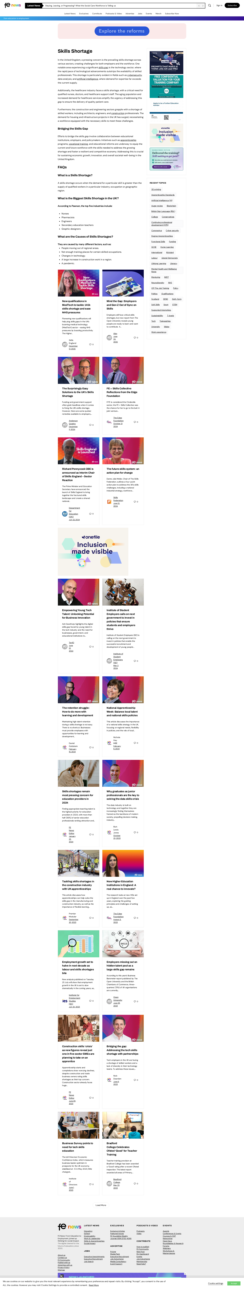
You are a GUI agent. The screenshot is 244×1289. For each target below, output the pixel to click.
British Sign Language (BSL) (163, 211)
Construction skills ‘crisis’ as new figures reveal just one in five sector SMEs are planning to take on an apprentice (78, 1054)
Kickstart (170, 252)
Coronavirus (156, 230)
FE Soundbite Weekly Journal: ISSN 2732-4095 (120, 1237)
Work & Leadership (92, 1238)
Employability (89, 1236)
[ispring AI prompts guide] (166, 62)
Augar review (157, 205)
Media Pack (115, 1254)
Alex (115, 333)
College (154, 217)
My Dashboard (143, 1254)
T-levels (170, 315)
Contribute (97, 13)
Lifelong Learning (158, 263)
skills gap (103, 67)
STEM (174, 304)
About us (61, 1255)
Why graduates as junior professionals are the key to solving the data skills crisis (123, 795)
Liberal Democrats (170, 258)
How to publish (143, 1246)
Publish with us (64, 1262)
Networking (167, 1238)
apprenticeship (128, 140)
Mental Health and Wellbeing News (164, 270)
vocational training (78, 143)
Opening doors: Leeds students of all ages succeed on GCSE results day (78, 5)
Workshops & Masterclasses (169, 1252)
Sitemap (61, 1270)
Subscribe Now (172, 13)
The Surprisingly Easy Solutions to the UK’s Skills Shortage (78, 392)
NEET (166, 277)
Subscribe (232, 5)
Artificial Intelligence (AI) (161, 200)
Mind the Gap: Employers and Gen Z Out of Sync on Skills (121, 305)
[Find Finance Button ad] (166, 158)
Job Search (88, 1261)
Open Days (167, 1241)
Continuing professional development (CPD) (161, 223)
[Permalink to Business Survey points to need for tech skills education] (78, 1125)
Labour (154, 258)
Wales (166, 326)
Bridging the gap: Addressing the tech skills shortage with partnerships (122, 1050)
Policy (175, 288)
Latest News (70, 13)
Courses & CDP (169, 1236)
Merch (158, 13)
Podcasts (141, 1231)
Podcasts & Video (114, 13)
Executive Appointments (94, 1256)
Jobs (140, 13)
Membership (142, 1261)
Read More (94, 1285)
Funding (172, 241)
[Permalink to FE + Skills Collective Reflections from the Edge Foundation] (123, 370)
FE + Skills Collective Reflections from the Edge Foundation (122, 392)
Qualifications (167, 293)
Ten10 (71, 642)
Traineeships (165, 321)
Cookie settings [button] (215, 1283)
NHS (170, 282)
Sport (166, 304)
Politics (154, 293)
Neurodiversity (157, 282)
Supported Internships (161, 310)
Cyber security (172, 230)
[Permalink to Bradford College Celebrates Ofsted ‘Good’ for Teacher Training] (123, 1125)
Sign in (219, 5)
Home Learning (167, 247)
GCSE (153, 247)
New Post (141, 1251)
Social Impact (89, 1243)
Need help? (141, 1264)
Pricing (113, 1251)
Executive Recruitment (93, 1259)
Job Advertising (117, 1259)
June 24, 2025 (115, 339)
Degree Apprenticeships (162, 236)
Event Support (116, 1264)
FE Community (64, 1260)
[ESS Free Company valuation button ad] (166, 86)
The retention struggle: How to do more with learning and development (77, 711)
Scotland (155, 299)
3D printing (156, 189)
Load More (101, 1205)
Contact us (62, 1257)
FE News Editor (71, 830)
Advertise (130, 13)
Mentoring (155, 277)
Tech (153, 321)
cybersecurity (134, 75)
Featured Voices (117, 1233)
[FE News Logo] (12, 5)
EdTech (87, 1233)
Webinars (167, 1248)
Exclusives (84, 13)
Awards (166, 1231)
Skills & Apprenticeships (94, 1241)
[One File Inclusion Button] (93, 551)
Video (139, 1233)
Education (88, 1231)
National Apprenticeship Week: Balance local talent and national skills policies (122, 711)
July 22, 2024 (74, 520)
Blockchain (171, 205)
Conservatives (168, 217)
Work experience (158, 332)
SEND (165, 299)
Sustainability (157, 315)
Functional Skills (158, 241)
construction (117, 113)
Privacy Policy (63, 1267)
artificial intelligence (87, 78)
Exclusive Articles (117, 1231)
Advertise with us (65, 1265)
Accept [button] (234, 1283)
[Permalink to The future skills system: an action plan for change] (123, 450)
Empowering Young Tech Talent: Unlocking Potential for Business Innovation (78, 614)
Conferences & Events (172, 1233)
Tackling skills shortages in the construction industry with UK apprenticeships (78, 885)
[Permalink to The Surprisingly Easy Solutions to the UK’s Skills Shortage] (78, 370)
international (156, 252)
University (155, 326)
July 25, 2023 (74, 1007)
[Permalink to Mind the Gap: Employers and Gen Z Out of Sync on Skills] (123, 283)
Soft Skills (155, 304)
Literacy (173, 263)
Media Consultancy (118, 1261)
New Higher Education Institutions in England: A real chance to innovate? (121, 885)
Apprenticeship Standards (163, 195)
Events (149, 13)
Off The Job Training (160, 288)
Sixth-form (176, 299)
